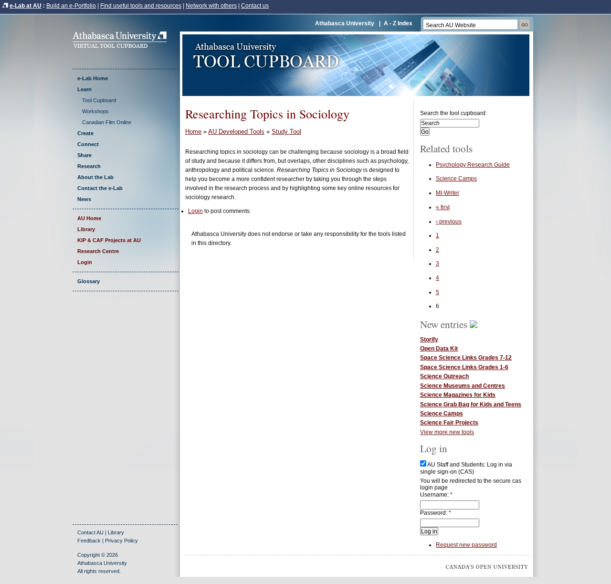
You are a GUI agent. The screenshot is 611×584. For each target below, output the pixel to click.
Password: (435, 513)
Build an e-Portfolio (71, 5)
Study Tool (286, 131)
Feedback (89, 540)
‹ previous (449, 221)
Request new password (466, 545)
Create (85, 133)
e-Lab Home (92, 78)
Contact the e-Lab (100, 188)
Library (86, 229)
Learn (84, 89)
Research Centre (98, 251)
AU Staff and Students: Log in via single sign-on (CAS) (466, 468)
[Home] (123, 46)
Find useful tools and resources (140, 5)
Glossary (88, 281)
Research (89, 166)
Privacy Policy (121, 540)
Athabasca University (344, 23)
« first (443, 207)
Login (84, 262)
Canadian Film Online (106, 122)
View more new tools (447, 432)
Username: (436, 494)
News (84, 199)
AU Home (89, 218)
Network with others (211, 5)
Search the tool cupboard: (453, 113)
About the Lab (95, 177)
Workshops (95, 111)
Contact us (255, 5)
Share (84, 155)
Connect (88, 144)
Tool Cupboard (99, 100)
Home (193, 131)
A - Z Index (398, 23)
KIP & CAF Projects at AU (109, 240)
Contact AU (90, 532)
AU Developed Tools (236, 131)
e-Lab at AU (26, 5)
